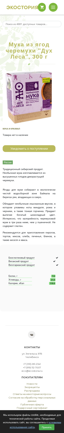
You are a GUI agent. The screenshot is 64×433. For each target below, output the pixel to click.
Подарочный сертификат (32, 407)
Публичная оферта (32, 404)
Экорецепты (32, 387)
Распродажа (32, 390)
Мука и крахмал (11, 128)
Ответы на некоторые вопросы (32, 394)
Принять (47, 427)
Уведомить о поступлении (29, 149)
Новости (32, 383)
